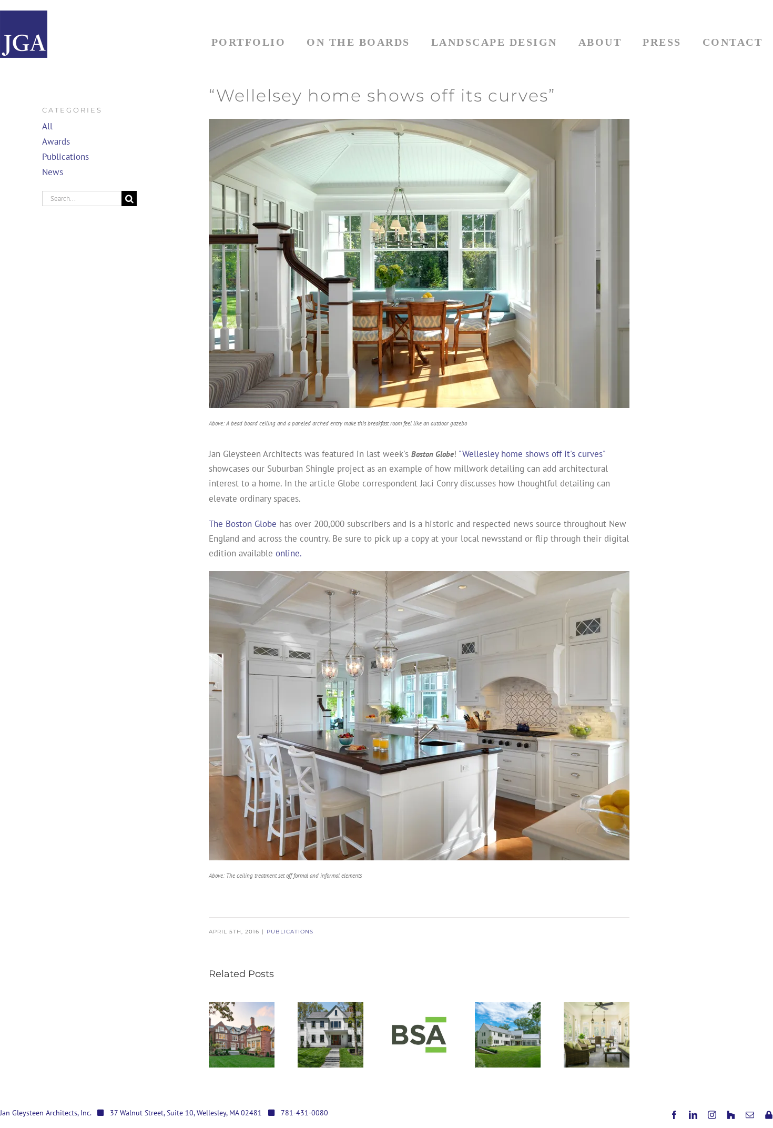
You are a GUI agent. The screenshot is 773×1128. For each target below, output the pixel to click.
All (47, 126)
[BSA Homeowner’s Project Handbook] (419, 1035)
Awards (56, 141)
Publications (290, 931)
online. (289, 553)
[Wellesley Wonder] (508, 1035)
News (52, 172)
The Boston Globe (243, 524)
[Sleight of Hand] (596, 1035)
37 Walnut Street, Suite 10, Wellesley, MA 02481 (186, 1112)
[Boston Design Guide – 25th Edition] (241, 1035)
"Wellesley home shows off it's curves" (532, 454)
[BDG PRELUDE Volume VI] (330, 1035)
